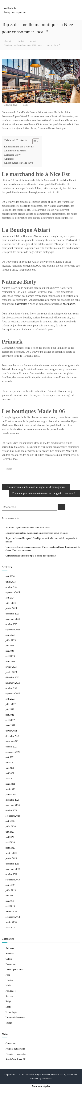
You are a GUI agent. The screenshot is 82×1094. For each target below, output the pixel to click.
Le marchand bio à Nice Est (20, 146)
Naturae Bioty (13, 155)
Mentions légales (41, 1086)
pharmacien (69, 303)
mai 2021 (10, 773)
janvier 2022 (11, 730)
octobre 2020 (11, 810)
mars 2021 (10, 784)
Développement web (15, 969)
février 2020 (11, 853)
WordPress (47, 1078)
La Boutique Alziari (16, 150)
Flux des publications (15, 1048)
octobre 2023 (11, 624)
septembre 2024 (13, 592)
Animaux (10, 948)
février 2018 (11, 922)
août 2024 (10, 597)
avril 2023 (10, 656)
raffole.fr (10, 8)
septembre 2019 (13, 879)
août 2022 (10, 698)
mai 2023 (10, 651)
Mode (8, 985)
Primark (10, 159)
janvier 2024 (11, 608)
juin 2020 (10, 831)
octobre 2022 (11, 688)
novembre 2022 (13, 683)
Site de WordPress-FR (16, 1059)
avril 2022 (10, 720)
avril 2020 (10, 842)
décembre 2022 (12, 677)
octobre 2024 (11, 587)
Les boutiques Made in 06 (19, 162)
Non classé (10, 991)
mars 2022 (10, 725)
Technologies (11, 1012)
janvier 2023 (11, 672)
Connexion (10, 1043)
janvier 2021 (11, 794)
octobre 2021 (11, 746)
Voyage (33, 41)
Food (8, 975)
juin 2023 (10, 645)
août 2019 (10, 885)
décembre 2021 (12, 736)
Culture (9, 959)
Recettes (9, 996)
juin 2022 (10, 709)
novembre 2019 (13, 869)
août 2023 (10, 635)
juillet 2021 (11, 762)
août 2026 (10, 576)
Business (10, 953)
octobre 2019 (11, 874)
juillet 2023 (11, 640)
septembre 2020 (13, 816)
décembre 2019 (12, 863)
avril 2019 (10, 906)
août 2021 (10, 757)
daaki (25, 105)
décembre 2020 (12, 800)
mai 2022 (10, 714)
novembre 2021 (13, 741)
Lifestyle (20, 41)
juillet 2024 (11, 603)
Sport (8, 1006)
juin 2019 (10, 895)
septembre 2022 (13, 693)
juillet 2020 (11, 826)
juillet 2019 (11, 890)
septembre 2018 (13, 917)
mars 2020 (10, 847)
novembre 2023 (13, 619)
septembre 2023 (13, 629)
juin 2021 (10, 768)
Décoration (10, 964)
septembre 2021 (13, 752)
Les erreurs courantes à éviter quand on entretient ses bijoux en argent (37, 533)
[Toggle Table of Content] (34, 141)
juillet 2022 (11, 704)
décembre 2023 (12, 613)
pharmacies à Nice (25, 303)
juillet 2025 (11, 581)
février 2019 (11, 911)
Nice (65, 180)
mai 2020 (10, 837)
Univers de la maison (15, 1017)
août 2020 (10, 821)
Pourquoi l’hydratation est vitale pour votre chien (28, 527)
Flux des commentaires (16, 1054)
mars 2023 (10, 661)
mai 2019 (10, 901)
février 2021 (11, 789)
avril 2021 (10, 778)
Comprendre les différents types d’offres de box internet (31, 555)
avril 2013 (10, 927)
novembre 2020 (13, 805)
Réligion (9, 1001)
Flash (60, 1074)
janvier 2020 (11, 858)
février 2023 (11, 667)
